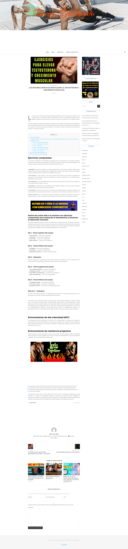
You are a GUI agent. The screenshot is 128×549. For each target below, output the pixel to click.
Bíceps (83, 163)
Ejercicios (84, 184)
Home (52, 52)
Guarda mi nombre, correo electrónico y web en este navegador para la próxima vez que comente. (50, 504)
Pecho (83, 212)
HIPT (83, 200)
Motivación (54, 85)
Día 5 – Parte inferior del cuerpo (40, 149)
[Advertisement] (64, 40)
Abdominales (85, 150)
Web (65, 497)
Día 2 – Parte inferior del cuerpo (40, 144)
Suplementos (85, 219)
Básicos (84, 159)
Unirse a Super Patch (72, 52)
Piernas (83, 215)
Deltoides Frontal (86, 175)
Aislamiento (84, 153)
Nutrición (84, 209)
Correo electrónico (50, 497)
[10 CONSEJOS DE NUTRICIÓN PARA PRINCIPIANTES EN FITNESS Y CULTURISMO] (30, 446)
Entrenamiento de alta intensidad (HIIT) (38, 152)
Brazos (83, 169)
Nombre (30, 497)
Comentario (30, 507)
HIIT (83, 197)
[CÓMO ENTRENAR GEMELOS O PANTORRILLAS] (77, 446)
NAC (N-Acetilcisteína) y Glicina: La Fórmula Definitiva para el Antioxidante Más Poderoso (91, 123)
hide (56, 134)
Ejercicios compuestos (34, 137)
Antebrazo (84, 156)
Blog (47, 52)
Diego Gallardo (64, 13)
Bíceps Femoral (85, 166)
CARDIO (84, 172)
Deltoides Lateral (86, 178)
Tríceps (83, 222)
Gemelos (84, 191)
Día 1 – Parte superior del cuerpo (40, 142)
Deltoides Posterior (86, 181)
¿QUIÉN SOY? (60, 52)
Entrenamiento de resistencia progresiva (38, 154)
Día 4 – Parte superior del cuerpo (40, 147)
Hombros (84, 203)
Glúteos (84, 194)
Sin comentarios (76, 402)
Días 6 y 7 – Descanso (38, 150)
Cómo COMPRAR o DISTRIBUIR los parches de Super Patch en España (35, 478)
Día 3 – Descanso (37, 145)
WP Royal (56, 540)
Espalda (84, 187)
